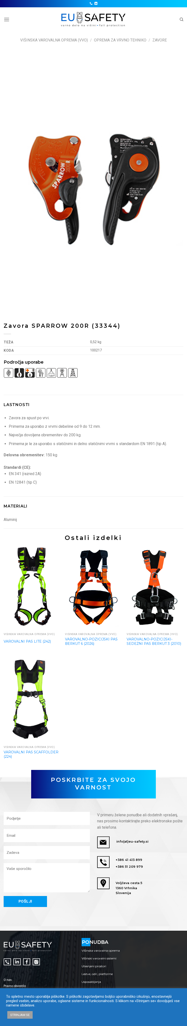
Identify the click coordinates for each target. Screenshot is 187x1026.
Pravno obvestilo (15, 986)
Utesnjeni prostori (94, 966)
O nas (8, 980)
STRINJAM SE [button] (20, 1015)
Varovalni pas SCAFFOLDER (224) (31, 754)
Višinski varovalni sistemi (99, 958)
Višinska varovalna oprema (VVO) (54, 40)
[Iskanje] (181, 19)
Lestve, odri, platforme (97, 974)
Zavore (159, 40)
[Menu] (6, 19)
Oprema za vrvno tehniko (120, 40)
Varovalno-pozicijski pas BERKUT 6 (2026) (91, 641)
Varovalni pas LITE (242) (27, 641)
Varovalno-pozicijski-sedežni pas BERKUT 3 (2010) (154, 641)
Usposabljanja (91, 982)
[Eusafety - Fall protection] (93, 19)
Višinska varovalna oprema (101, 950)
